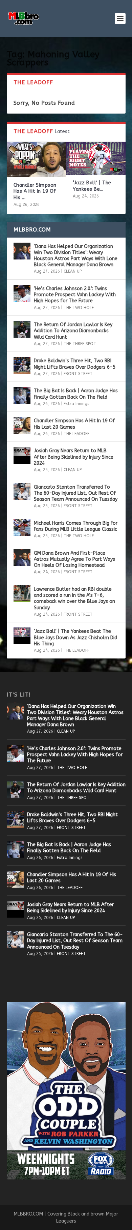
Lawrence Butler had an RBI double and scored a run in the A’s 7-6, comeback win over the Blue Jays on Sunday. (74, 598)
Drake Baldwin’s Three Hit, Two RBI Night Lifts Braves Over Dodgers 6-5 (74, 364)
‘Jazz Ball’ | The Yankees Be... (92, 186)
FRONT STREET (78, 373)
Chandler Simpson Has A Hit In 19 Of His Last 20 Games (74, 424)
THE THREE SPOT (80, 343)
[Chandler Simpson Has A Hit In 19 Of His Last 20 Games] (36, 159)
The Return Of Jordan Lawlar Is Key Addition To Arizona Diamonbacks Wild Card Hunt (73, 331)
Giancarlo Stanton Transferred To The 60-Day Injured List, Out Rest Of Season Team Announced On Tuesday (75, 493)
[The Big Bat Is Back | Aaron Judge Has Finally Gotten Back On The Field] (22, 395)
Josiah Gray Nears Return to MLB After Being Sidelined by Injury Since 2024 (73, 457)
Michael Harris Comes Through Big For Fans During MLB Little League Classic (75, 526)
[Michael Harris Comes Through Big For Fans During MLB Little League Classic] (22, 527)
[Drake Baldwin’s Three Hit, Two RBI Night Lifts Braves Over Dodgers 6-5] (22, 365)
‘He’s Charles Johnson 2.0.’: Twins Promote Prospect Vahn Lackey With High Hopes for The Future (75, 295)
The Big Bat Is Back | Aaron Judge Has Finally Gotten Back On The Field (76, 394)
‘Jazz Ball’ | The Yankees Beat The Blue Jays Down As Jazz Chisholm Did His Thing (75, 637)
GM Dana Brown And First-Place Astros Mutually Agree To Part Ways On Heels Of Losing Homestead (74, 559)
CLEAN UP (73, 271)
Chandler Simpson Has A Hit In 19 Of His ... (35, 191)
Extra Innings (76, 403)
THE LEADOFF (76, 433)
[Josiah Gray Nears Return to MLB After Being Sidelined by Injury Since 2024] (22, 455)
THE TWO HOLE (79, 307)
